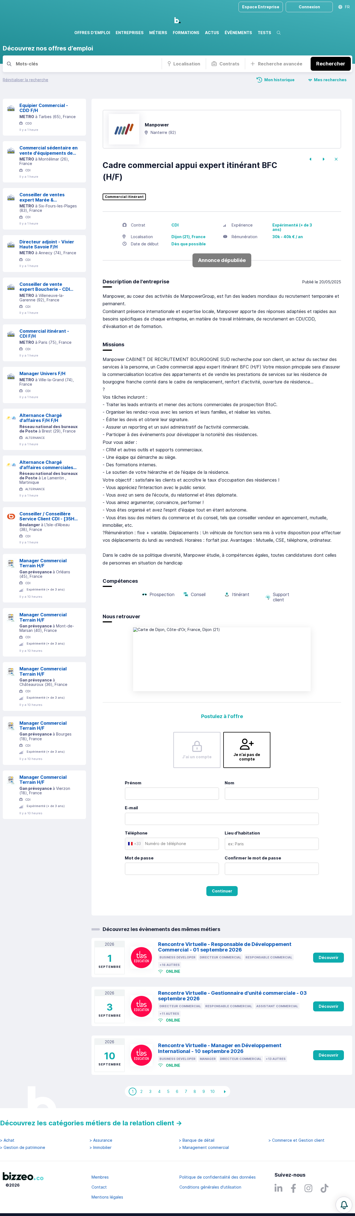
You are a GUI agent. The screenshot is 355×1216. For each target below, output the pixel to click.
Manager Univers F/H (42, 373)
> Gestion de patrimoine (22, 1147)
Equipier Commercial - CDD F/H (43, 108)
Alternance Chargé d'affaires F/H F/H (40, 418)
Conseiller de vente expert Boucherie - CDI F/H (44, 287)
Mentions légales (107, 1197)
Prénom (133, 782)
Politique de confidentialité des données (217, 1177)
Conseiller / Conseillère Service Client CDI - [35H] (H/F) (47, 516)
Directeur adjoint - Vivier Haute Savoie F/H (46, 244)
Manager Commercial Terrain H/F (43, 563)
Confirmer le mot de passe (253, 858)
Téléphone (136, 833)
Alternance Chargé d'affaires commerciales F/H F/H (46, 465)
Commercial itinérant (124, 197)
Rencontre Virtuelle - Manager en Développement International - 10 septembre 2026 (220, 1048)
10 (212, 1091)
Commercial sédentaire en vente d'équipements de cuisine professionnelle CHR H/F (48, 150)
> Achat (7, 1140)
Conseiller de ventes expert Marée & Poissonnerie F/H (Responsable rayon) (42, 197)
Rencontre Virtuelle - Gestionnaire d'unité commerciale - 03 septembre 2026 (232, 996)
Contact (99, 1187)
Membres (100, 1177)
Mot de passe (139, 858)
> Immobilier (100, 1147)
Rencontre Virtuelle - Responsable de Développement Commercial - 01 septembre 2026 (224, 947)
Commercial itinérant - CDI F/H (44, 334)
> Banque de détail (196, 1140)
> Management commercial (204, 1147)
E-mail (131, 807)
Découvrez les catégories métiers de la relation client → (91, 1123)
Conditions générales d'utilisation (210, 1187)
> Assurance (101, 1140)
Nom (229, 782)
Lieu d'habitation (242, 833)
